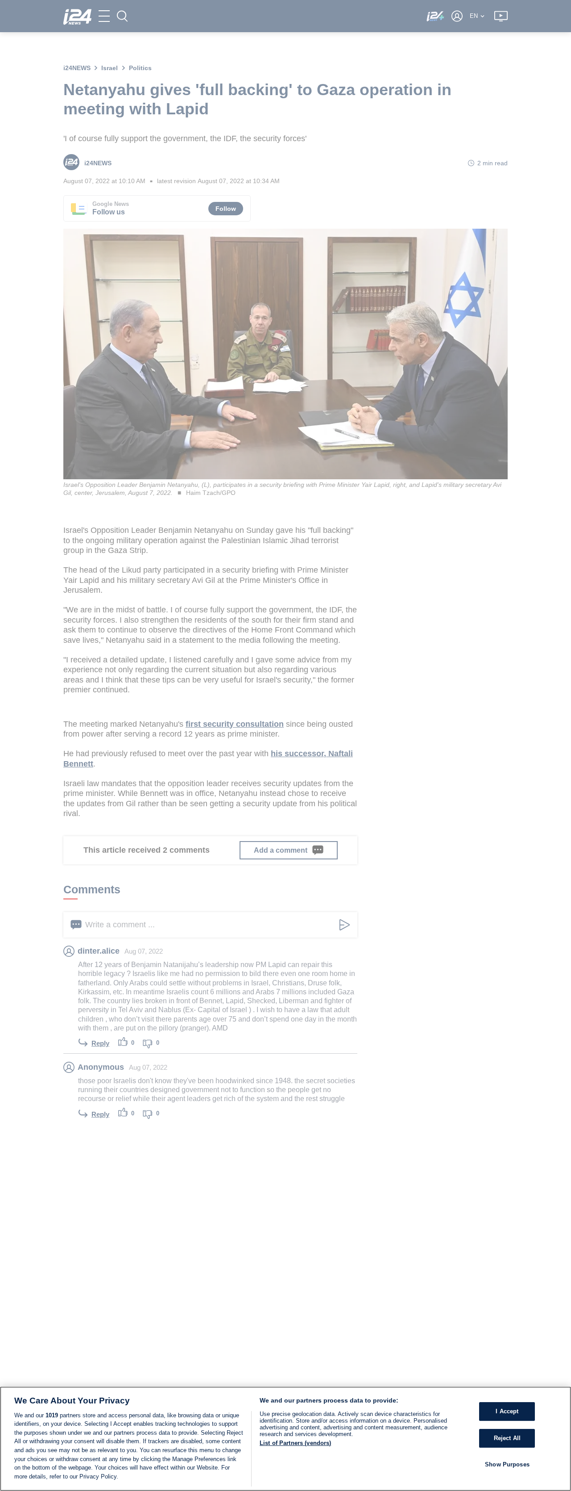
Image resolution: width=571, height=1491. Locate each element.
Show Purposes (507, 1464)
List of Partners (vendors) (295, 1443)
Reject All (507, 1438)
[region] (285, 1438)
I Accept (507, 1411)
